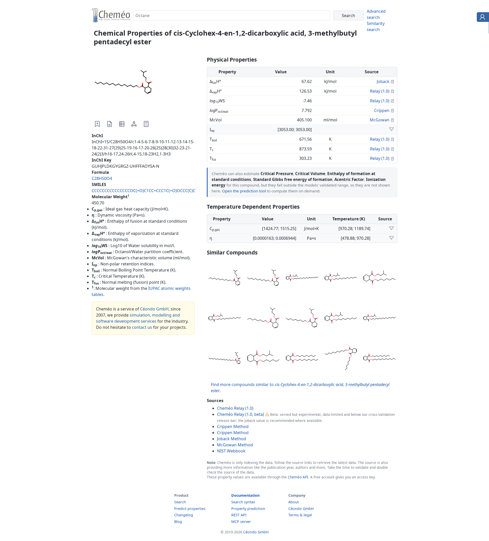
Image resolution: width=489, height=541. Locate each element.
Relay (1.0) (379, 91)
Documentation (245, 495)
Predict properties (190, 508)
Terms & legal (300, 514)
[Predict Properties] (146, 124)
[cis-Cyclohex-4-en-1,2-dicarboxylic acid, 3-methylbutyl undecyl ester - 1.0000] (263, 278)
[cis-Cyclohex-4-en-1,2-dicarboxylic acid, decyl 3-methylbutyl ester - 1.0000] (341, 318)
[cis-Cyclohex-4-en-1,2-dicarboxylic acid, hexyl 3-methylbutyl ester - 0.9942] (263, 358)
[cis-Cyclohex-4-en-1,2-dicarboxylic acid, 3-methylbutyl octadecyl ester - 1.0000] (302, 278)
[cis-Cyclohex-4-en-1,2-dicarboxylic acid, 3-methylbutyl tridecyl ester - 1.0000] (341, 278)
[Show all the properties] (391, 129)
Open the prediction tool (244, 190)
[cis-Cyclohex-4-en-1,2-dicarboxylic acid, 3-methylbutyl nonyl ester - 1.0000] (302, 318)
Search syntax (243, 502)
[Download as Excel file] (121, 124)
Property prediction (248, 508)
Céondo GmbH (154, 309)
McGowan (379, 120)
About (293, 502)
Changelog (183, 514)
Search (180, 502)
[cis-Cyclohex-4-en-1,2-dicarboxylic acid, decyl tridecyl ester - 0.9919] (379, 358)
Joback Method (231, 439)
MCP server (241, 521)
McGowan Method (235, 445)
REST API (239, 514)
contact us (142, 327)
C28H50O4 (102, 178)
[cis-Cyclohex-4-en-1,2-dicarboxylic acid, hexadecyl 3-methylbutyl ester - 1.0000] (379, 318)
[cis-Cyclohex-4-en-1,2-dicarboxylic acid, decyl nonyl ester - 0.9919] (302, 358)
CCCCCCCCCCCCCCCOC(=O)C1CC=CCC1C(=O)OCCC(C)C (143, 190)
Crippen (381, 110)
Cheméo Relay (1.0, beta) (240, 414)
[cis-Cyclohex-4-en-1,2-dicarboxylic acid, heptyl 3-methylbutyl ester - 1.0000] (379, 278)
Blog (178, 521)
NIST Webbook (231, 451)
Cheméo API (298, 477)
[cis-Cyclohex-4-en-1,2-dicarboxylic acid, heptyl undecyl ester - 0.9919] (341, 358)
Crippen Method (233, 426)
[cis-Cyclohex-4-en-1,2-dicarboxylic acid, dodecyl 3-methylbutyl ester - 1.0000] (224, 278)
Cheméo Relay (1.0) (235, 408)
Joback (383, 81)
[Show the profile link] (481, 18)
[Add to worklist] (97, 124)
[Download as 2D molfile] (134, 124)
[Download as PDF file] (109, 124)
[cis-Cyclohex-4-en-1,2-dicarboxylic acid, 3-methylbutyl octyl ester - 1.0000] (263, 318)
